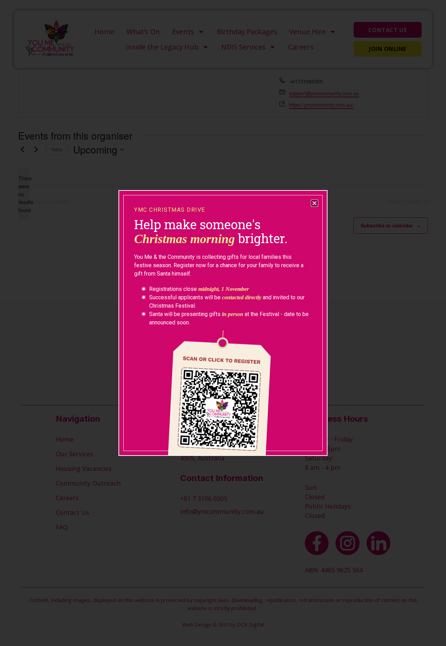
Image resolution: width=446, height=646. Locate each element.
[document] (223, 323)
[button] (314, 203)
